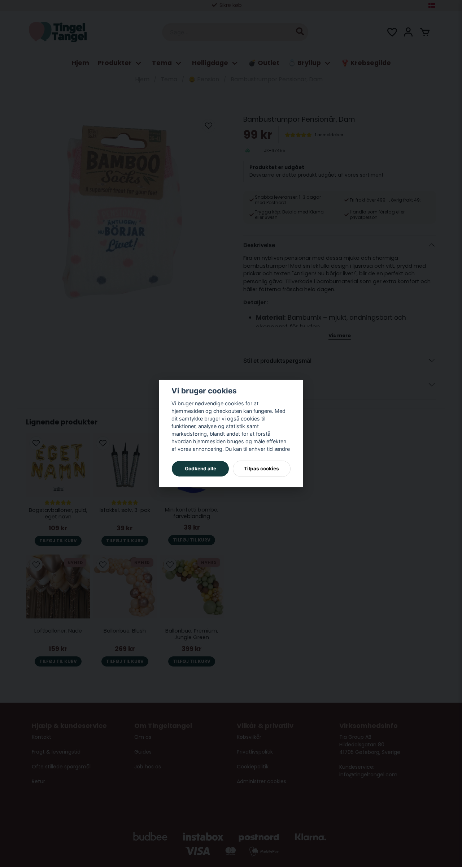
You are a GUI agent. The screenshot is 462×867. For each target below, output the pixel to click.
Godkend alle (200, 468)
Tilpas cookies (261, 468)
